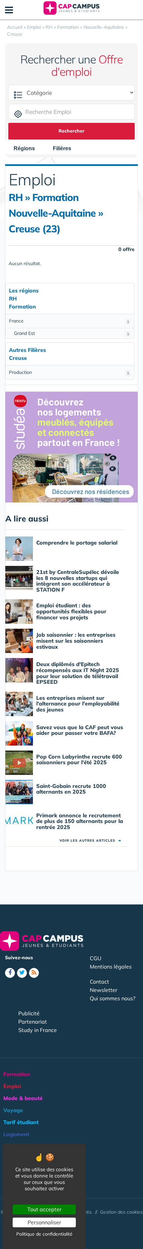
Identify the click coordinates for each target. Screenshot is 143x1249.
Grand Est (71, 333)
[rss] (34, 973)
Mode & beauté (23, 1098)
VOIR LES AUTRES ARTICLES (90, 840)
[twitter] (22, 973)
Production (69, 372)
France (69, 321)
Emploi (12, 1086)
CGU (95, 958)
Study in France (37, 1030)
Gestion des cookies (121, 1212)
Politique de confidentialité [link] (44, 1234)
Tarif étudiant (21, 1122)
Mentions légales (111, 966)
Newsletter (103, 990)
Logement (16, 1134)
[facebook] (10, 973)
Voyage (13, 1110)
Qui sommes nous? (112, 998)
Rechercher (71, 131)
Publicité (29, 1013)
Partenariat (32, 1021)
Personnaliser (44, 1222)
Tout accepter (44, 1209)
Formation (16, 1074)
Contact (99, 981)
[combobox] (27, 148)
